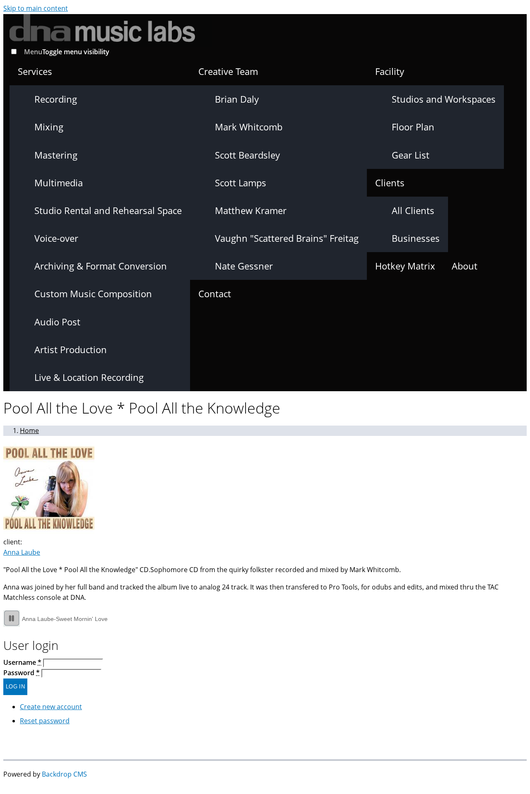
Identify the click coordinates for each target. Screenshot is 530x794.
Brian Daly (237, 99)
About (464, 266)
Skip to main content (35, 8)
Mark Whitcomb (248, 126)
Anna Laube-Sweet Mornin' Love (65, 619)
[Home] (111, 28)
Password (21, 672)
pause (11, 618)
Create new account (51, 706)
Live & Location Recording (89, 377)
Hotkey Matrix (405, 266)
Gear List (410, 155)
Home (29, 430)
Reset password (45, 720)
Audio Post (57, 321)
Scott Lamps (240, 182)
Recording (55, 99)
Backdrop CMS (64, 774)
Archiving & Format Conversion (100, 266)
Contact (214, 293)
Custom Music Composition (93, 293)
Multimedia (58, 182)
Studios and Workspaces (444, 99)
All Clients (413, 210)
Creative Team (228, 71)
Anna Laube (21, 552)
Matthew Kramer (251, 210)
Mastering (55, 155)
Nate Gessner (244, 266)
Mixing (48, 126)
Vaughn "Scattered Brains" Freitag (287, 238)
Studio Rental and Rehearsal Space (108, 210)
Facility (389, 71)
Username (22, 662)
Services (35, 71)
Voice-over (56, 238)
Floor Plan (413, 126)
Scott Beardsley (247, 155)
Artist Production (70, 349)
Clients (390, 182)
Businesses (416, 238)
